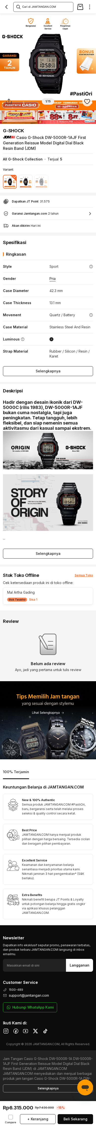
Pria (52, 278)
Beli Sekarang (75, 1119)
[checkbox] (10, 1119)
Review (68, 19)
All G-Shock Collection (23, 159)
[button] (48, 596)
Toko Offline (46, 19)
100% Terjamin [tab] (16, 772)
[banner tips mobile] (48, 720)
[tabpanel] (48, 852)
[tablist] (48, 772)
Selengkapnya (48, 371)
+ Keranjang (37, 1119)
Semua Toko (84, 575)
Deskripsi (22, 19)
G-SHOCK (13, 130)
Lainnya (87, 19)
